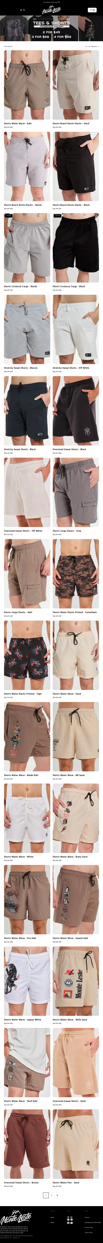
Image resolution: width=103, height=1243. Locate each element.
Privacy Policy (89, 1228)
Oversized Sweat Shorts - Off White (23, 531)
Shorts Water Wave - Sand (67, 694)
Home (52, 1217)
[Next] (57, 1195)
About (52, 1222)
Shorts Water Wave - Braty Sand (70, 857)
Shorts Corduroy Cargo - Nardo (20, 286)
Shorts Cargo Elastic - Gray (67, 531)
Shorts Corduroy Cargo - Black (69, 286)
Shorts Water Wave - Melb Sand (70, 1020)
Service (87, 1217)
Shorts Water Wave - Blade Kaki (21, 775)
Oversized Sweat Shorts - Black (69, 449)
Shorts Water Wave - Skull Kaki (20, 1101)
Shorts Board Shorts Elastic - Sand (71, 124)
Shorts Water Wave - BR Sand (69, 775)
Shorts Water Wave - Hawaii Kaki (70, 938)
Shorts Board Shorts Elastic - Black (71, 205)
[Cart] (93, 10)
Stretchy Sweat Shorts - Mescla (20, 368)
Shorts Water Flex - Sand (66, 1183)
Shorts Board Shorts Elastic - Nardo (23, 205)
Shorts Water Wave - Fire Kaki (20, 938)
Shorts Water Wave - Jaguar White (22, 1020)
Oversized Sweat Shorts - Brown (21, 1183)
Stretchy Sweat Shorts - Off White (71, 368)
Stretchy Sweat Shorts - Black (20, 449)
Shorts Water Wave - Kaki (18, 124)
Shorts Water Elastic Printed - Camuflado (75, 612)
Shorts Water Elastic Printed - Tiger (23, 694)
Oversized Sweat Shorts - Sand (69, 1101)
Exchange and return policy (93, 1222)
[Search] (24, 10)
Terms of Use (88, 1233)
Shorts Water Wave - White (18, 857)
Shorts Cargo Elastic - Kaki (18, 612)
